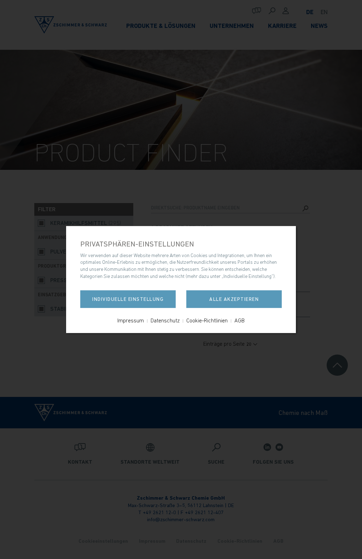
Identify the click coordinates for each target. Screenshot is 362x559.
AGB (239, 320)
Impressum (130, 320)
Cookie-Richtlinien (207, 320)
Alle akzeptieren (234, 299)
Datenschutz (165, 320)
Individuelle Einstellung (128, 299)
